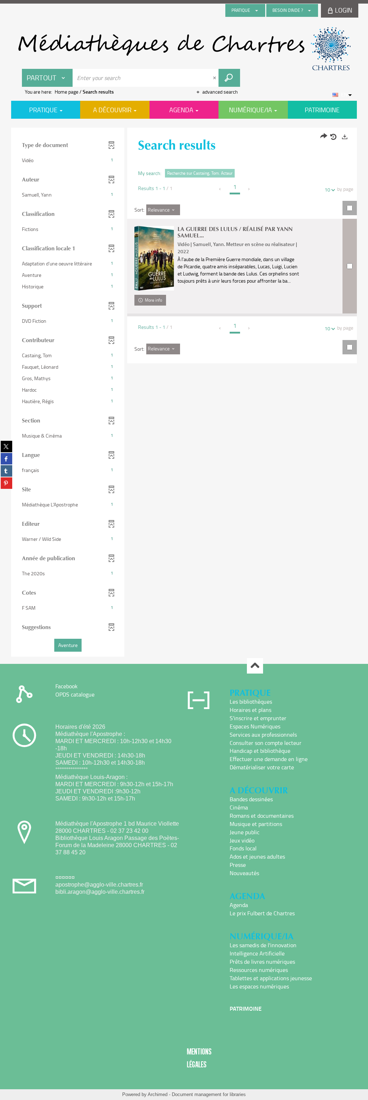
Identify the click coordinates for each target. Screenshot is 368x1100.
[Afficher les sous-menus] (256, 10)
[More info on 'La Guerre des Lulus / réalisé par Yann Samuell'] (154, 258)
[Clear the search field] (215, 78)
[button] (67, 160)
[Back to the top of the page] (255, 666)
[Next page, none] (249, 189)
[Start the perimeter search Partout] (229, 78)
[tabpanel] (184, 393)
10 (327, 189)
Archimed (157, 1094)
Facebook (66, 686)
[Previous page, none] (220, 189)
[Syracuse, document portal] (184, 48)
